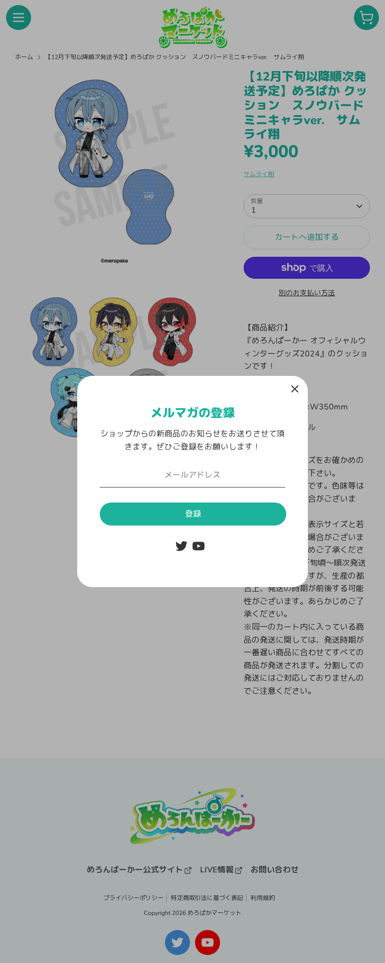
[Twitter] (181, 546)
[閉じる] (295, 389)
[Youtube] (198, 546)
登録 (193, 514)
